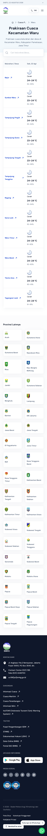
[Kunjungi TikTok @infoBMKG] (28, 775)
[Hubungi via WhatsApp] (42, 831)
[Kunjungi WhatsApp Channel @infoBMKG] (34, 775)
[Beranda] (5, 10)
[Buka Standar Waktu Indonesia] (43, 3)
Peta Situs (7, 816)
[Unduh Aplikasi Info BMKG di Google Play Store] (12, 760)
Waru (33, 22)
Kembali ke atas (15, 826)
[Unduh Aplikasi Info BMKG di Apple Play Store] (34, 760)
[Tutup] (42, 824)
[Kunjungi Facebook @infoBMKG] (11, 775)
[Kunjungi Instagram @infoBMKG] (22, 775)
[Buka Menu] (42, 10)
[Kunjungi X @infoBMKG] (17, 775)
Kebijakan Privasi (9, 819)
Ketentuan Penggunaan (22, 816)
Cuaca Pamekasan (22, 22)
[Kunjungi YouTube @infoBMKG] (5, 775)
